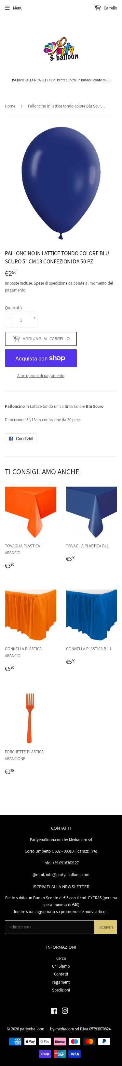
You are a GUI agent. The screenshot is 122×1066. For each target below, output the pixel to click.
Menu (17, 8)
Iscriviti (106, 927)
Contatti (61, 974)
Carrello (110, 8)
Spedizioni (61, 990)
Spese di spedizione (50, 283)
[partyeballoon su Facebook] (54, 1012)
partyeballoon (32, 1029)
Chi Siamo (61, 966)
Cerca (61, 958)
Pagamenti (61, 982)
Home (10, 106)
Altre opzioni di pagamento (40, 375)
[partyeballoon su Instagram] (65, 1012)
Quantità (13, 307)
